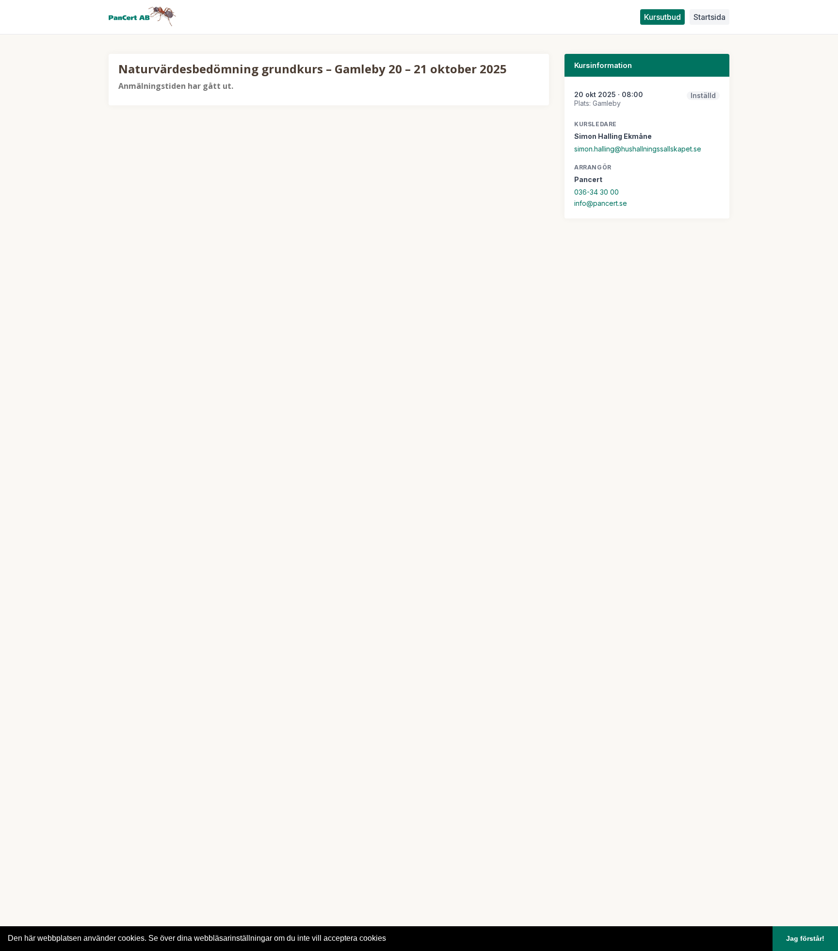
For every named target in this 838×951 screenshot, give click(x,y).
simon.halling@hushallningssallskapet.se (637, 149)
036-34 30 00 (596, 192)
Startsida (709, 17)
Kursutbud (662, 17)
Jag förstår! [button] (805, 938)
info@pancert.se (600, 203)
